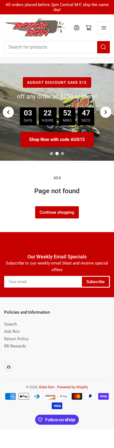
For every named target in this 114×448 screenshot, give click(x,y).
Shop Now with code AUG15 (57, 139)
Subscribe (95, 281)
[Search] (103, 47)
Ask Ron (12, 331)
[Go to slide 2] (57, 153)
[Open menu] (104, 28)
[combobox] (57, 47)
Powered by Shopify (72, 387)
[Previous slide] (8, 112)
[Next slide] (105, 112)
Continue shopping (57, 212)
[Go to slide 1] (51, 153)
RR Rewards (15, 346)
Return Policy (16, 338)
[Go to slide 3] (62, 153)
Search (10, 324)
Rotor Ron (46, 387)
